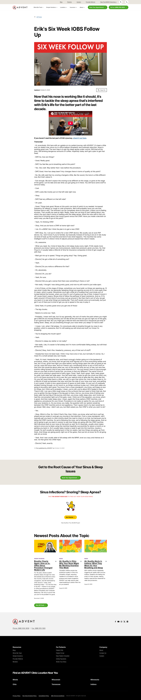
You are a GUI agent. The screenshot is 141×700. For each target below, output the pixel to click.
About (101, 650)
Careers (101, 656)
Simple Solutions (18, 656)
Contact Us (102, 653)
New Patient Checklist (62, 656)
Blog (14, 650)
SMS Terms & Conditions (57, 695)
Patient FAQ (59, 650)
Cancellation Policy (44, 695)
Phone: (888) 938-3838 (21, 628)
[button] (38, 7)
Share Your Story (61, 661)
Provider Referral (18, 659)
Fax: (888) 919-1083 (38, 628)
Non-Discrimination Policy (29, 695)
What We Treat (17, 653)
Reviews (15, 661)
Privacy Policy (16, 695)
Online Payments (61, 659)
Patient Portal (60, 653)
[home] (20, 7)
